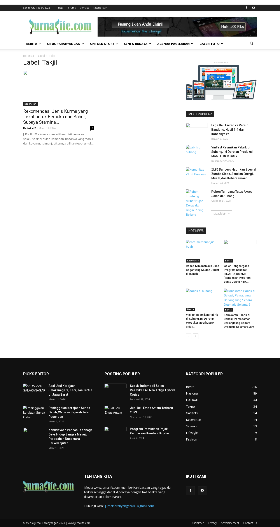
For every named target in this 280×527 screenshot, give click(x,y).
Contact (84, 7)
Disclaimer (197, 523)
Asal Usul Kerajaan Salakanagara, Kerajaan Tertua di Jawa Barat (70, 390)
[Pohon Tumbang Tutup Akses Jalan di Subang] (197, 203)
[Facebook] (246, 8)
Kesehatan (30, 103)
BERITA (31, 44)
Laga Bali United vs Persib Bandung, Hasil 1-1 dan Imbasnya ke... (229, 129)
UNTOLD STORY (102, 44)
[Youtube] (253, 8)
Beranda (28, 56)
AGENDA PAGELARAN (173, 44)
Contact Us (250, 523)
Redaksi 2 (29, 128)
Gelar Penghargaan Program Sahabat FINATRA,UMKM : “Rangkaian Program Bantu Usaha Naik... (237, 273)
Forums (71, 7)
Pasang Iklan (100, 7)
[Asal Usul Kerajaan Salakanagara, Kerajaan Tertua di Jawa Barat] (34, 391)
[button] (251, 44)
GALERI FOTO (210, 44)
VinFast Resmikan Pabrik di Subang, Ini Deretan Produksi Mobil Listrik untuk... (232, 152)
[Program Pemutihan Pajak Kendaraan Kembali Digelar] (115, 434)
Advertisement (230, 523)
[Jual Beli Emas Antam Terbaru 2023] (115, 413)
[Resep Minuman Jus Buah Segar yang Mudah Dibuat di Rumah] (202, 251)
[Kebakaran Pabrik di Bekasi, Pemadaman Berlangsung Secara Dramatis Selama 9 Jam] (240, 300)
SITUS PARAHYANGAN (63, 44)
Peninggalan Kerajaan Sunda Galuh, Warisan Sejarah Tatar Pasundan (69, 412)
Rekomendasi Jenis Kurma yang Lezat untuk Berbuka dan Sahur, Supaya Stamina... (55, 117)
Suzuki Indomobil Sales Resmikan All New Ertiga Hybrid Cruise (152, 390)
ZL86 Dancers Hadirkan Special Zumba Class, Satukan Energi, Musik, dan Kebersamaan (233, 174)
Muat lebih (220, 213)
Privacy (212, 523)
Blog (60, 7)
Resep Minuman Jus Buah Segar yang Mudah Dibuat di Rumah (202, 269)
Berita (228, 260)
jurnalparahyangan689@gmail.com (129, 506)
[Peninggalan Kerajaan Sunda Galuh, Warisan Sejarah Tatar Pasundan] (34, 413)
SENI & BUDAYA (135, 44)
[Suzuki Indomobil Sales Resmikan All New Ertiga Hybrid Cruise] (115, 390)
